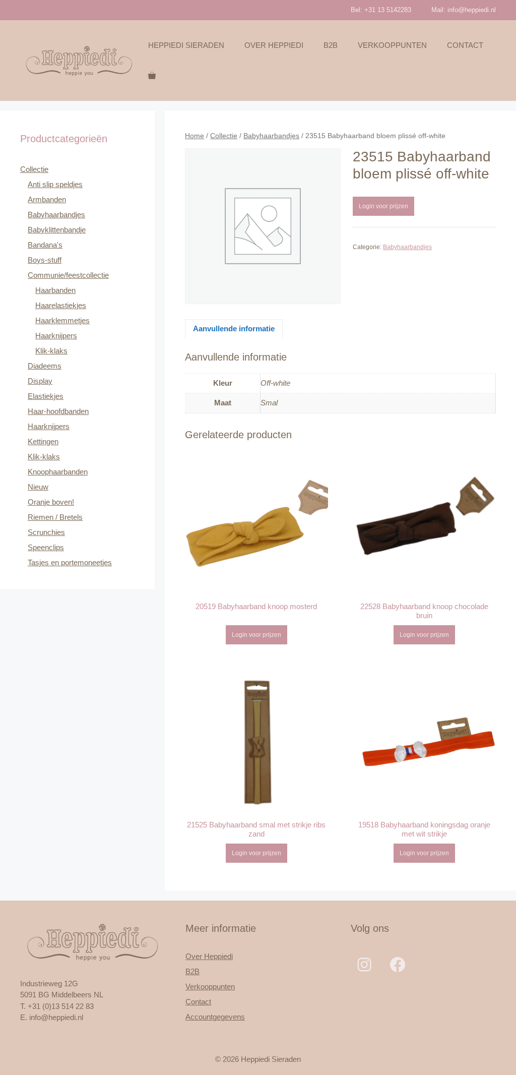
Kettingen (43, 441)
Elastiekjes (45, 396)
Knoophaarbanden (58, 471)
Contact (465, 45)
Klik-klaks (51, 350)
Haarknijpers (56, 335)
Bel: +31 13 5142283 (381, 10)
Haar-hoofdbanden (58, 411)
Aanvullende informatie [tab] (234, 328)
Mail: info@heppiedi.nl (463, 10)
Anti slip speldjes (55, 184)
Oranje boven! (51, 502)
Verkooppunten (392, 45)
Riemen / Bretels (55, 517)
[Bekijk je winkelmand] (152, 76)
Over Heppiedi (273, 45)
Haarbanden (55, 290)
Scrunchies (46, 532)
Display (40, 381)
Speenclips (46, 547)
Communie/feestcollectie (68, 275)
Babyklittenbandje (57, 229)
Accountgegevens (215, 1016)
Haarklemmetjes (62, 320)
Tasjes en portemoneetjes (70, 562)
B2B (331, 45)
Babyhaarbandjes (271, 136)
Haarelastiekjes (60, 305)
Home (194, 136)
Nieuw (38, 487)
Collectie (223, 136)
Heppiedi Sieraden (186, 45)
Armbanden (47, 199)
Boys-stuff (44, 260)
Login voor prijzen (383, 206)
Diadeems (44, 366)
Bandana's (45, 245)
